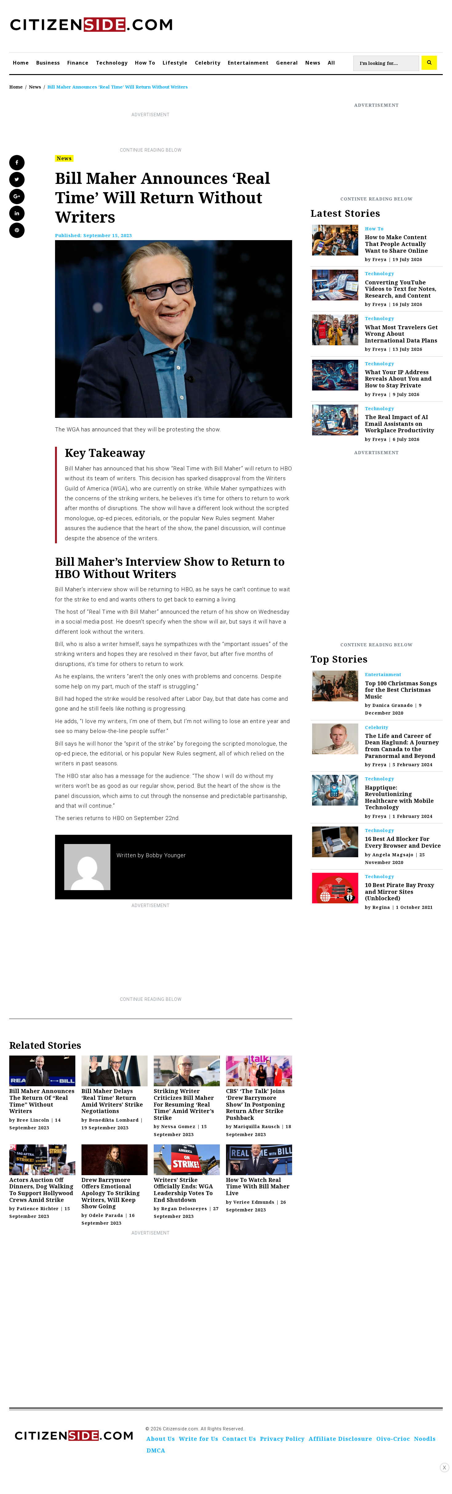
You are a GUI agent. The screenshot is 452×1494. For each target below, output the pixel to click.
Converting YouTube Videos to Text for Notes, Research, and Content (400, 289)
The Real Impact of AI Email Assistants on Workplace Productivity (399, 423)
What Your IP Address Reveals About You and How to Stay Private (398, 378)
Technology (112, 62)
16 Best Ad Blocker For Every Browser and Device (403, 842)
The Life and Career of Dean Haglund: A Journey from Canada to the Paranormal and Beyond (402, 745)
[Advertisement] (151, 132)
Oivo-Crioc (393, 1438)
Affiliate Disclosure (340, 1438)
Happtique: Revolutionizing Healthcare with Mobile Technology (399, 797)
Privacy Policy (282, 1438)
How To (145, 62)
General (287, 62)
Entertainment (248, 62)
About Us (160, 1438)
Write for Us (198, 1438)
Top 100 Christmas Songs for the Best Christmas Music (401, 690)
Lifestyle (175, 62)
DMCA (156, 1450)
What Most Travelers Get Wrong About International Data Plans (401, 333)
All (331, 62)
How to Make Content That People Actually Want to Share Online (396, 243)
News (312, 62)
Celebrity (207, 62)
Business (48, 62)
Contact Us (239, 1438)
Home (21, 62)
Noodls (425, 1438)
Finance (78, 62)
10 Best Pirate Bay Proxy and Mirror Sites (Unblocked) (399, 891)
